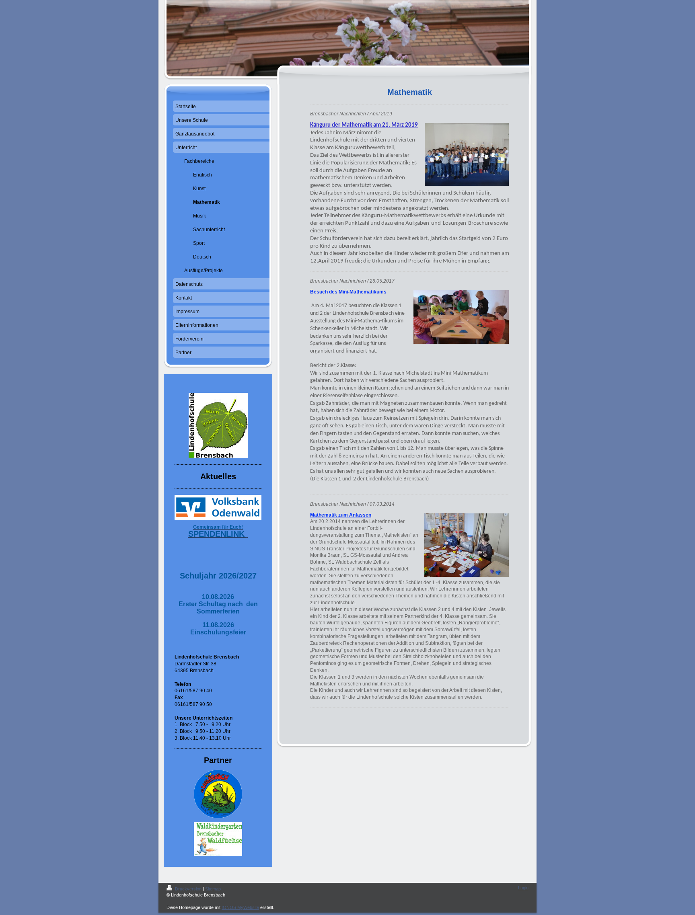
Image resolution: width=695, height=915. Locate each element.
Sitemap (213, 888)
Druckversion (188, 888)
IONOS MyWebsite (240, 907)
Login (523, 887)
